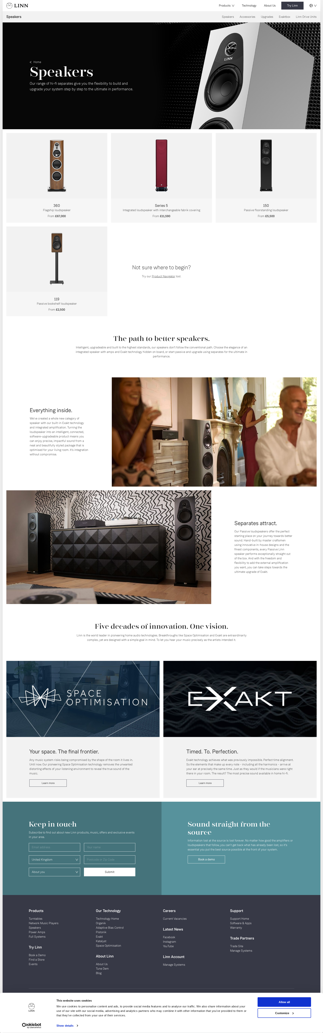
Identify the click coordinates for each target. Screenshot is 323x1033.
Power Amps (37, 932)
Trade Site (236, 946)
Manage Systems (174, 964)
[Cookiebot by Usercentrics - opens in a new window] (31, 1026)
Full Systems (37, 936)
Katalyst (101, 941)
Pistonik (101, 932)
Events (33, 964)
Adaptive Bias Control (110, 927)
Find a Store (36, 959)
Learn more (48, 783)
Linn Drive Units (306, 17)
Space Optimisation (108, 945)
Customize (282, 1012)
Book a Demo (37, 955)
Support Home (239, 918)
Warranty (236, 927)
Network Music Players (44, 923)
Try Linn (292, 5)
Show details (64, 1025)
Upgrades (267, 17)
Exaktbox (284, 17)
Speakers (228, 17)
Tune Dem (102, 968)
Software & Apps (241, 923)
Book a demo (206, 859)
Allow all (284, 1002)
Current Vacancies (175, 918)
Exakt (99, 936)
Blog (98, 973)
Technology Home (107, 918)
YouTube (168, 946)
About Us (270, 5)
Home (37, 62)
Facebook (169, 937)
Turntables (35, 918)
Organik (101, 923)
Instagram (169, 941)
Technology (249, 5)
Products (225, 5)
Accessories (247, 17)
